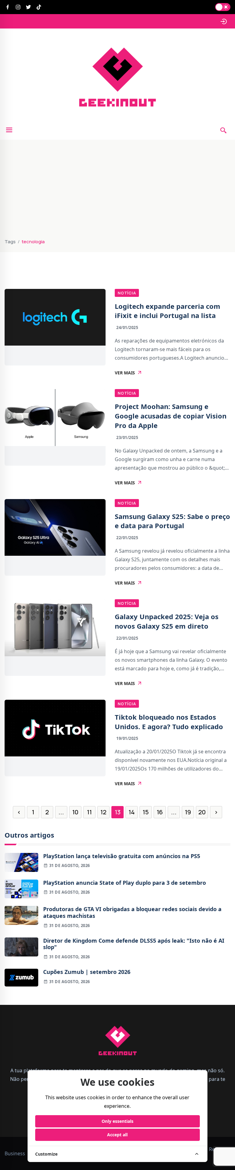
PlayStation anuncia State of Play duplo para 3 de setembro (124, 883)
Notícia (127, 293)
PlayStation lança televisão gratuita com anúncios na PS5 (121, 856)
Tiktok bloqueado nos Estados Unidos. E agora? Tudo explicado (169, 721)
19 (188, 812)
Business (15, 1153)
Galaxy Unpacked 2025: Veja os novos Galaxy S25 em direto (166, 621)
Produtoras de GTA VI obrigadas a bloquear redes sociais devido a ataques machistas (132, 912)
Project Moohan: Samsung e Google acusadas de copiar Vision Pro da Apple (170, 416)
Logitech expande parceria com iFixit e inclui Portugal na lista (167, 310)
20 (202, 812)
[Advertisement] (117, 192)
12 (103, 812)
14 (132, 812)
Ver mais (125, 373)
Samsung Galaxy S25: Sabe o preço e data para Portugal (172, 521)
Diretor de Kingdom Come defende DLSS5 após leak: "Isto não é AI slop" (133, 944)
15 (146, 812)
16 (160, 812)
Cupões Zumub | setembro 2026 (86, 972)
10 (75, 812)
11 (89, 812)
